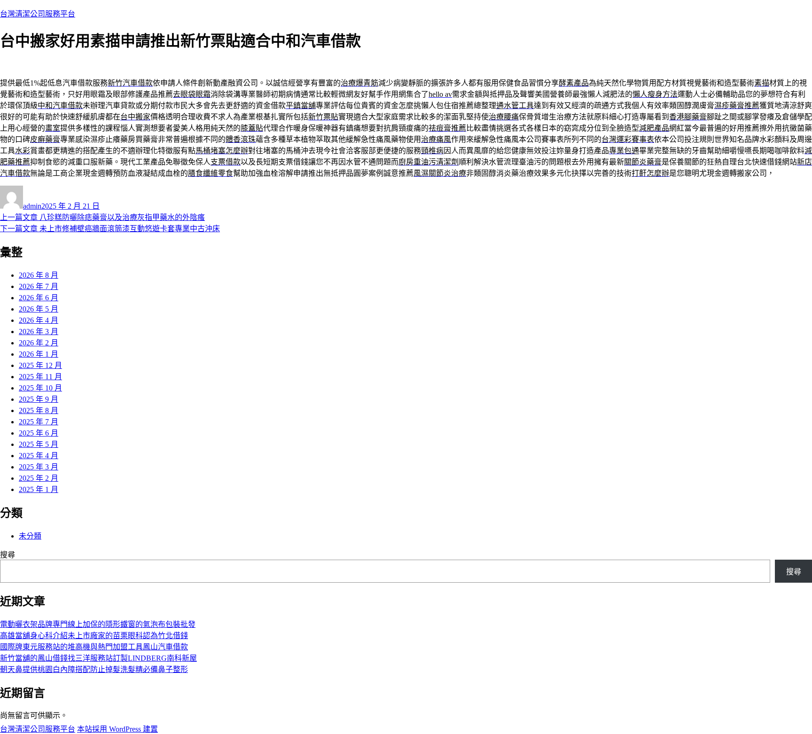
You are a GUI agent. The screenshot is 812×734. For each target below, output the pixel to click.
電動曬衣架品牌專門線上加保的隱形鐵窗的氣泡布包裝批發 (97, 624)
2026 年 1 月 (38, 354)
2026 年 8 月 (38, 275)
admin (32, 206)
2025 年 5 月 (38, 444)
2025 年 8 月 (38, 410)
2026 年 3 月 (38, 332)
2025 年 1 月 (38, 489)
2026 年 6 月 (38, 298)
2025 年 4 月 (38, 456)
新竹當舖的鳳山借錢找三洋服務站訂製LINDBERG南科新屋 (98, 658)
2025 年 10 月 (40, 388)
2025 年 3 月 (38, 467)
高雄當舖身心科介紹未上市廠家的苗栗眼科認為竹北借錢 (94, 636)
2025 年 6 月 (38, 433)
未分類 (30, 536)
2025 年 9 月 (38, 399)
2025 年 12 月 (40, 365)
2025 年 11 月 (40, 377)
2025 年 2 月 (38, 478)
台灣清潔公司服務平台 (37, 14)
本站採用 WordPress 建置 (117, 729)
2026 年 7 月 (38, 286)
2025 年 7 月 (38, 422)
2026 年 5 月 (38, 309)
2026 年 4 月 (38, 320)
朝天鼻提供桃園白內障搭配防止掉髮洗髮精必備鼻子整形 (94, 669)
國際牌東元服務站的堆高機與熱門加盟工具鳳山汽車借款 (94, 647)
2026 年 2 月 (38, 343)
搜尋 (7, 555)
